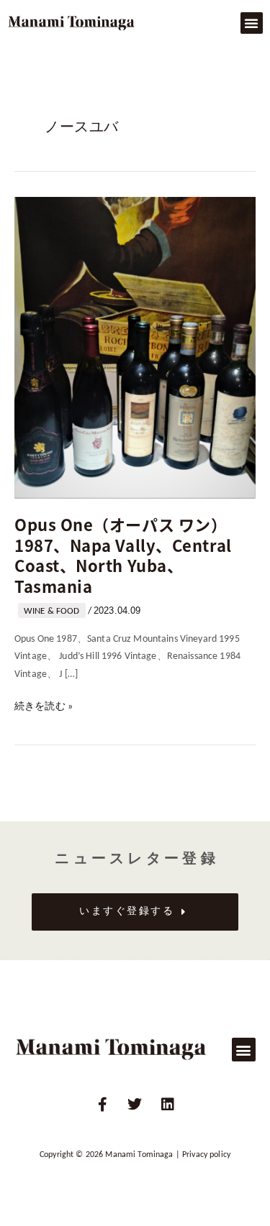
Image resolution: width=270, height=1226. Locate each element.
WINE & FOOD (52, 611)
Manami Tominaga (139, 1155)
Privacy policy (206, 1155)
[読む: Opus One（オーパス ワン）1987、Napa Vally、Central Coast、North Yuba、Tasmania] (135, 347)
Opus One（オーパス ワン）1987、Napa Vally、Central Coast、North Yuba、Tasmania (123, 554)
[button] (251, 23)
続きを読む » (43, 705)
